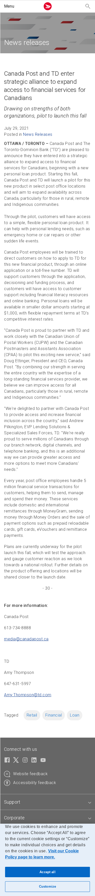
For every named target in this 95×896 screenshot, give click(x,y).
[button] (21, 6)
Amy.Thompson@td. (27, 694)
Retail (32, 715)
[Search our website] (88, 6)
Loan (74, 715)
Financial (53, 715)
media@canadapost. (26, 639)
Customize (47, 886)
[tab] (47, 802)
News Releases (37, 134)
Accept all (47, 872)
